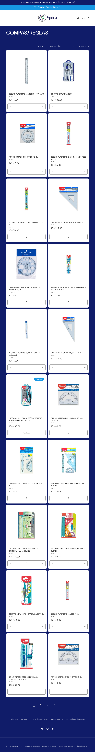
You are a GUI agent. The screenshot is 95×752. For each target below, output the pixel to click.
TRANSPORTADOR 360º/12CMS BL (23, 157)
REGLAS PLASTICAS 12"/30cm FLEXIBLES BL (26, 223)
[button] (5, 18)
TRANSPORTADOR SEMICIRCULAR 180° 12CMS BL (67, 419)
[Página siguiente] (61, 705)
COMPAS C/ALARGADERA (61, 94)
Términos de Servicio (59, 719)
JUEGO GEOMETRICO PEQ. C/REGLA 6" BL (25, 484)
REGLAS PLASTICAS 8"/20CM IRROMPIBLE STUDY (68, 158)
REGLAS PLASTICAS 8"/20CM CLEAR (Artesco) (24, 354)
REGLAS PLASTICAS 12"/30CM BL (65, 614)
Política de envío (81, 746)
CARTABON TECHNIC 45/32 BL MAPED (67, 222)
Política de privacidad (49, 746)
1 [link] (34, 704)
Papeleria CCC (17, 746)
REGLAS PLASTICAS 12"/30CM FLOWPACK (26, 94)
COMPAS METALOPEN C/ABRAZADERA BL (26, 614)
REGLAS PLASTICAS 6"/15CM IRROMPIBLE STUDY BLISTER (68, 288)
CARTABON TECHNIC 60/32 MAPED (66, 353)
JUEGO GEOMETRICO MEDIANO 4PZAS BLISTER (67, 484)
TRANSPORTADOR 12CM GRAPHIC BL (66, 677)
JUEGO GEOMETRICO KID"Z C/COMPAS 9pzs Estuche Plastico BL (25, 419)
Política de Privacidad (18, 719)
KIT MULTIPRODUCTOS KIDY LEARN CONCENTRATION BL (23, 678)
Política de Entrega (77, 719)
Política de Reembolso (39, 719)
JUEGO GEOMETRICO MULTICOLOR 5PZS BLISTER (68, 550)
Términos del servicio (66, 746)
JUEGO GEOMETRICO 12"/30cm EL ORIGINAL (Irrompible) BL (23, 550)
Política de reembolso (32, 746)
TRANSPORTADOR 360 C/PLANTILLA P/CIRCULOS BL (24, 288)
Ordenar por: (42, 46)
